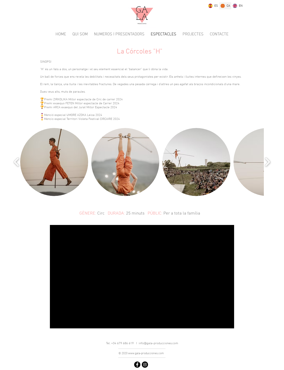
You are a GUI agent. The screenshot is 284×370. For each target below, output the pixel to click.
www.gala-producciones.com (146, 353)
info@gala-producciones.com (158, 343)
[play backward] (16, 162)
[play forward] (267, 162)
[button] (54, 162)
